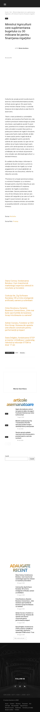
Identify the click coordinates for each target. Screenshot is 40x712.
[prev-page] (6, 444)
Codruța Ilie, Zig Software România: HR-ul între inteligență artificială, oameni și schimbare (19, 298)
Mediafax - (22, 353)
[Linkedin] (32, 64)
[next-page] (9, 444)
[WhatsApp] (28, 64)
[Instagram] (20, 686)
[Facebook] (15, 64)
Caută (7, 456)
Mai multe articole (19, 638)
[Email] (37, 64)
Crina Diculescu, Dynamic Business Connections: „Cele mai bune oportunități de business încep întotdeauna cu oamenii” (19, 311)
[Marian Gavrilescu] (10, 48)
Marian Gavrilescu (23, 48)
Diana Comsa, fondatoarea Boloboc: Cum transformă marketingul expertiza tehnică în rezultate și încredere (19, 284)
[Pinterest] (24, 64)
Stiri (11, 12)
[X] (19, 64)
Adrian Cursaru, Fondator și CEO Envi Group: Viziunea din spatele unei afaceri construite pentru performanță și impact (19, 326)
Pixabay (15, 221)
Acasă (6, 12)
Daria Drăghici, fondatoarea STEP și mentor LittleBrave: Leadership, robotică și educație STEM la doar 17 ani (20, 341)
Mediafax (13, 216)
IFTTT (16, 353)
